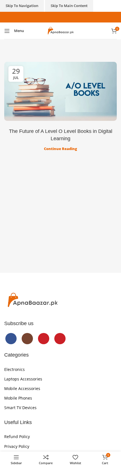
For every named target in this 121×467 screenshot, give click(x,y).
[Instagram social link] (57, 17)
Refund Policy (17, 436)
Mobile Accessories (22, 388)
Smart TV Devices (20, 407)
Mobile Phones (18, 398)
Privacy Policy (16, 446)
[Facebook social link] (51, 17)
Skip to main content (69, 5)
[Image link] (32, 300)
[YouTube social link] (63, 17)
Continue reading (60, 149)
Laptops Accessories (23, 379)
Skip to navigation (22, 5)
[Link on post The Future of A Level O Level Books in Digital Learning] (60, 91)
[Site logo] (60, 30)
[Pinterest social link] (69, 17)
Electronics (14, 369)
